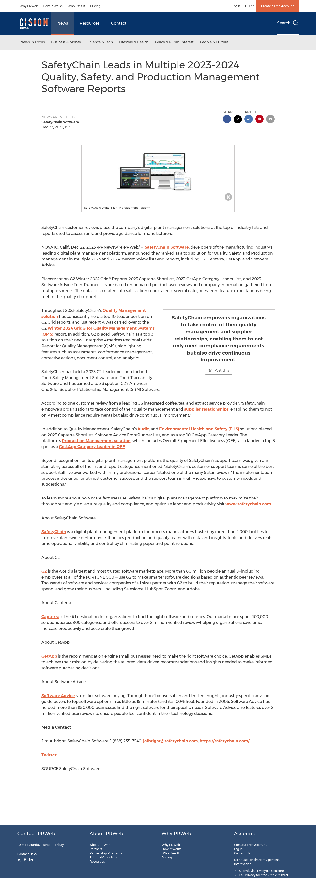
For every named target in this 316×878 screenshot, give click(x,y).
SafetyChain (53, 531)
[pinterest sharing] (259, 119)
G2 (44, 571)
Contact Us (25, 854)
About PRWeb (100, 845)
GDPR (249, 6)
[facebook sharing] (227, 119)
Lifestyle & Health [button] (133, 42)
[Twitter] (19, 859)
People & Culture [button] (214, 42)
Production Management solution (96, 441)
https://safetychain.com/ (225, 741)
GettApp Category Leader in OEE (92, 446)
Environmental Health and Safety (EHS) (199, 429)
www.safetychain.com (248, 504)
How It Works (53, 6)
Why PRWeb (29, 6)
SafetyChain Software (167, 247)
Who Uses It (76, 6)
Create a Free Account (277, 6)
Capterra (50, 616)
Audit (143, 429)
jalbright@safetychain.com (170, 741)
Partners (96, 849)
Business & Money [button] (66, 42)
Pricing (95, 6)
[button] (158, 171)
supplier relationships (206, 409)
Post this (221, 370)
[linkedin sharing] (248, 119)
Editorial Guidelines (104, 857)
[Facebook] (25, 859)
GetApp (49, 656)
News (62, 23)
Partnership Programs (106, 853)
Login (236, 6)
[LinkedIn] (31, 859)
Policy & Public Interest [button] (174, 42)
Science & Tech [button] (100, 42)
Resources (89, 23)
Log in (238, 849)
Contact (118, 23)
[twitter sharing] (238, 120)
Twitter (49, 755)
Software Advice (58, 695)
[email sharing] (270, 119)
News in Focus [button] (32, 42)
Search (284, 23)
